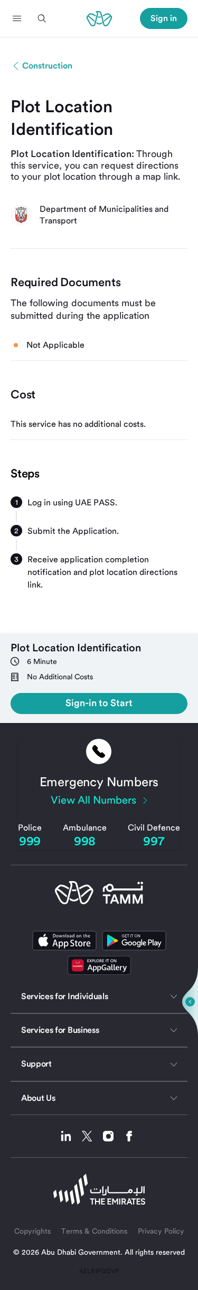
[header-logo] (99, 18)
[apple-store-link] (64, 941)
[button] (17, 18)
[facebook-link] (129, 1136)
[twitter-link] (91, 1136)
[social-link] (99, 965)
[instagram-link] (112, 1136)
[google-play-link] (134, 941)
